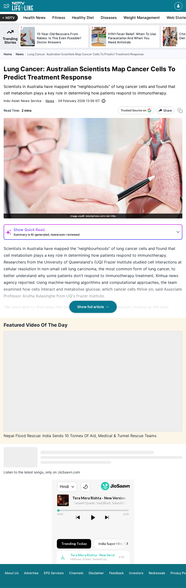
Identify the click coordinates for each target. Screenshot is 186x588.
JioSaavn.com (69, 472)
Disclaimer (96, 573)
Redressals (157, 573)
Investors (136, 573)
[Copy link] (180, 110)
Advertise (31, 573)
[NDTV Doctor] (22, 5)
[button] (178, 6)
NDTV (10, 18)
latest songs (33, 472)
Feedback (116, 573)
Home (8, 54)
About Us (12, 573)
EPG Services (54, 573)
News (19, 54)
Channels (76, 573)
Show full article (90, 307)
